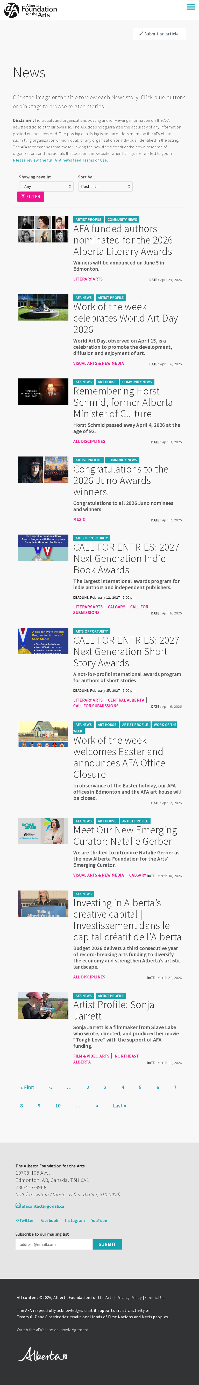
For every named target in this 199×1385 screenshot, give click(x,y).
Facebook (49, 1220)
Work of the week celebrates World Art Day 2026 (125, 318)
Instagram (75, 1220)
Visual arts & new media (98, 363)
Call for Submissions (96, 705)
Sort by (85, 176)
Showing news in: (35, 176)
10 (61, 1105)
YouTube (99, 1220)
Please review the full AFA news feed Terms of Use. (60, 160)
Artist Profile (89, 219)
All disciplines (89, 441)
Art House (107, 381)
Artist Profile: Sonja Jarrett (113, 1010)
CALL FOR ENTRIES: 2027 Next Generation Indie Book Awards (126, 558)
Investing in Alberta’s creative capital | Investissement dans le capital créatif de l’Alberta (127, 919)
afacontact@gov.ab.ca (43, 1206)
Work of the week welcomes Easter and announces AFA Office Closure (119, 757)
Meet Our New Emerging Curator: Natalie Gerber (125, 835)
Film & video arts (91, 1056)
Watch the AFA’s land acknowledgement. (53, 1329)
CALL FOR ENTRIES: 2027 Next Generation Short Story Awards (126, 651)
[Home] (30, 10)
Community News (122, 219)
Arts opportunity (92, 538)
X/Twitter (25, 1220)
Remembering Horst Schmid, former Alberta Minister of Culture (123, 402)
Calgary (116, 606)
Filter (32, 196)
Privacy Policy (129, 1297)
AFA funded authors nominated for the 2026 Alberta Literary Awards (123, 240)
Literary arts (88, 278)
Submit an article (161, 34)
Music (79, 519)
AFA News (84, 297)
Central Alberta (126, 700)
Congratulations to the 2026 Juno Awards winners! (121, 480)
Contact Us (155, 1297)
